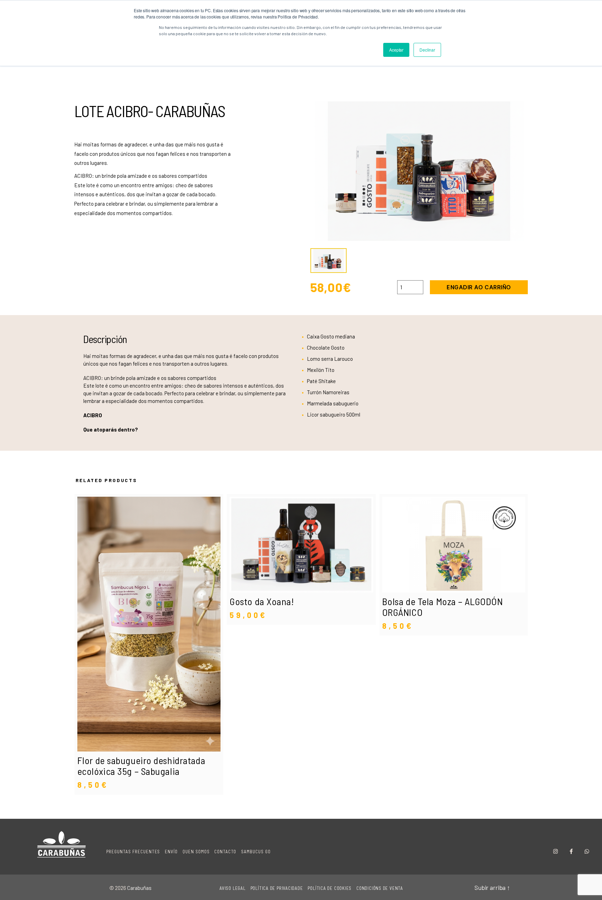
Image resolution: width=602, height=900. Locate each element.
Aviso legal (232, 888)
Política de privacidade (276, 888)
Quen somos (196, 851)
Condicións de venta (379, 888)
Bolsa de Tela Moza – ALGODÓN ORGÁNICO (442, 606)
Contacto (225, 851)
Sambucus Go (256, 851)
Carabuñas (139, 888)
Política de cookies (330, 888)
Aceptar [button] (396, 50)
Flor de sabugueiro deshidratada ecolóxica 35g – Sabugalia (141, 765)
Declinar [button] (427, 50)
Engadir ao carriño (479, 287)
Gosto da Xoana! (262, 601)
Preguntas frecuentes (133, 851)
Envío (171, 851)
